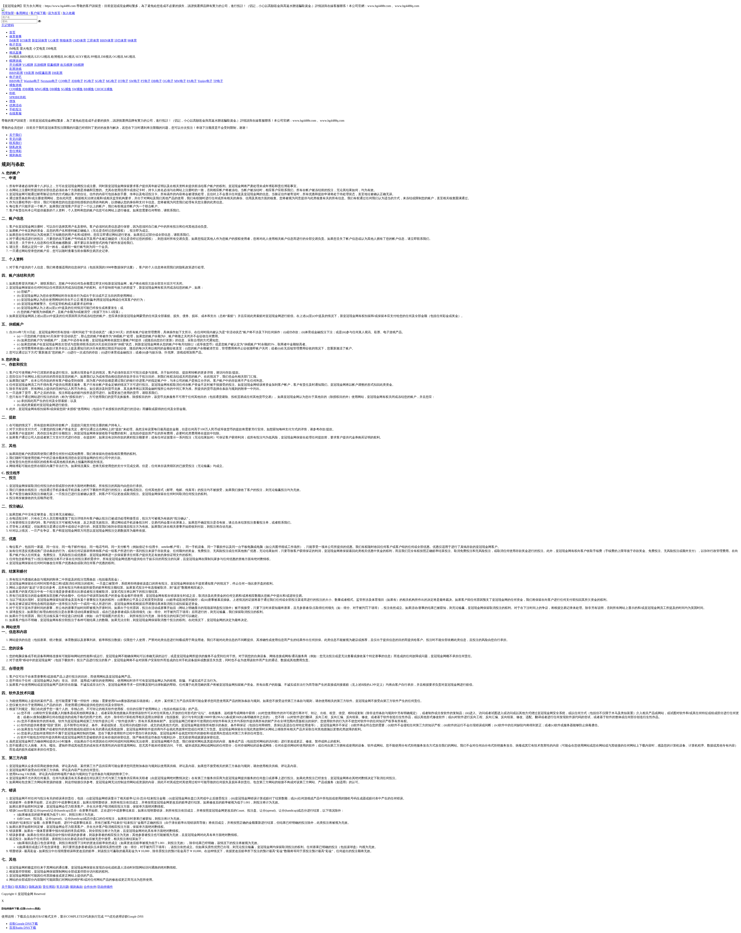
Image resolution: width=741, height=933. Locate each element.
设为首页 (54, 13)
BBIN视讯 (27, 56)
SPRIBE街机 (17, 97)
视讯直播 (15, 52)
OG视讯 (118, 56)
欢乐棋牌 (66, 64)
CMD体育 (79, 40)
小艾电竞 (39, 48)
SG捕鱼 (66, 89)
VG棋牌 (27, 64)
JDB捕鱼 (28, 89)
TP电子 (218, 81)
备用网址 (22, 13)
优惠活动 (15, 105)
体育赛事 (15, 36)
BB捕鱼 (89, 89)
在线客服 (15, 113)
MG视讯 (129, 56)
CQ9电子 (64, 81)
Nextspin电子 (49, 81)
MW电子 (180, 81)
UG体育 (53, 40)
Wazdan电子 (32, 81)
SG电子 (100, 81)
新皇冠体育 (39, 40)
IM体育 (14, 40)
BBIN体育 (107, 40)
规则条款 (15, 155)
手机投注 (15, 109)
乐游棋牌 (40, 64)
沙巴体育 (120, 40)
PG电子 (89, 81)
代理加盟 (8, 13)
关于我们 (15, 134)
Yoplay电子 (205, 81)
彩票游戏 (15, 68)
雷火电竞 (26, 48)
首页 (12, 32)
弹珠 (12, 101)
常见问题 (15, 139)
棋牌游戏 (15, 60)
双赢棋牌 (53, 64)
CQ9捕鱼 (15, 89)
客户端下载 (38, 13)
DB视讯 (106, 56)
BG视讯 (69, 56)
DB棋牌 (78, 64)
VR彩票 (29, 73)
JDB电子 (77, 81)
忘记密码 (8, 25)
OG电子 (168, 81)
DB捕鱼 (55, 89)
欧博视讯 (57, 56)
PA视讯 (14, 56)
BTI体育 (25, 40)
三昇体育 (93, 40)
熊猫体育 (66, 40)
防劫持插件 (105, 886)
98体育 (132, 40)
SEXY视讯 (82, 56)
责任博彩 (15, 151)
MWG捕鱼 (42, 89)
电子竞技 (15, 44)
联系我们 (15, 143)
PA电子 (192, 81)
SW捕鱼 (77, 89)
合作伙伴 (90, 886)
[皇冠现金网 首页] (3, 10)
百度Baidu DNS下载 (22, 927)
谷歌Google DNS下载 (23, 923)
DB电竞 (51, 48)
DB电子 (156, 81)
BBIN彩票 (16, 73)
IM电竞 (14, 48)
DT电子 (123, 81)
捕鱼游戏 (15, 85)
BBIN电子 (16, 81)
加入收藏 (69, 13)
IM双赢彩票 (43, 73)
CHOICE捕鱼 (104, 89)
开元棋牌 (15, 64)
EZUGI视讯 (42, 56)
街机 (12, 93)
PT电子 (146, 81)
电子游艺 (15, 77)
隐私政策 (15, 147)
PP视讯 (95, 56)
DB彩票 (57, 73)
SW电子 (134, 81)
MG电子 (111, 81)
